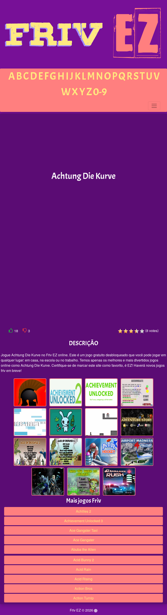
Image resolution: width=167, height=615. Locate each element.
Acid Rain (83, 569)
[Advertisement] (83, 143)
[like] (10, 331)
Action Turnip (83, 597)
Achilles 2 (83, 511)
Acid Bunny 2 (83, 559)
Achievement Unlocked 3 (83, 520)
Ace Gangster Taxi (83, 530)
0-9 (100, 91)
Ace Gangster (83, 539)
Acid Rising (83, 578)
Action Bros (83, 588)
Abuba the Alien (83, 549)
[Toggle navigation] (154, 105)
